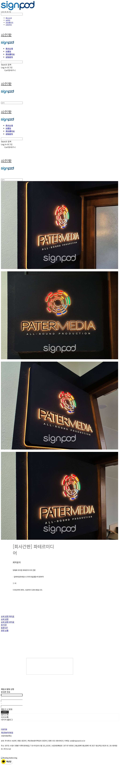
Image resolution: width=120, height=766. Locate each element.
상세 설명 (4, 619)
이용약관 (4, 729)
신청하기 (5, 712)
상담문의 (9, 25)
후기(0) (4, 624)
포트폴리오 (9, 22)
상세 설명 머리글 (7, 616)
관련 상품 (4, 630)
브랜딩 (8, 20)
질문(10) (4, 627)
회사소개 (9, 18)
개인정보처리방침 (7, 732)
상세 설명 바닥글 (7, 622)
